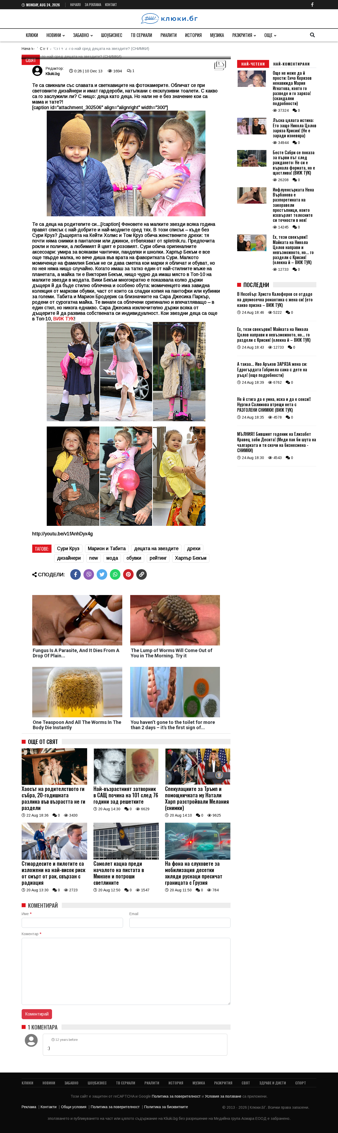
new (93, 558)
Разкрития (242, 35)
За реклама (93, 4)
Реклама (29, 1107)
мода (112, 558)
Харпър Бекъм (190, 558)
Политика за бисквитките (166, 1107)
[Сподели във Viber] (88, 574)
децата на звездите (156, 548)
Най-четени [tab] (253, 64)
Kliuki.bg (52, 74)
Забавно (81, 35)
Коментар (31, 934)
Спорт (300, 1082)
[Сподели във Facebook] (75, 574)
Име (26, 914)
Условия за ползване (223, 1096)
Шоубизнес (111, 35)
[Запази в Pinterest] (128, 574)
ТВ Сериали (141, 35)
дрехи (193, 548)
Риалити (169, 35)
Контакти (49, 1107)
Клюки (32, 35)
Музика (217, 35)
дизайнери (69, 558)
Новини (53, 35)
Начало (75, 4)
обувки (133, 558)
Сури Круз (68, 548)
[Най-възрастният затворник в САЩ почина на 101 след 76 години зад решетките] (126, 783)
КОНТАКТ (111, 4)
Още (268, 35)
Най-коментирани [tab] (291, 64)
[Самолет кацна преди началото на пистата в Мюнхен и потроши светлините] (126, 858)
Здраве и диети (272, 1082)
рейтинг (158, 558)
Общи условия (73, 1107)
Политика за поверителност (177, 1096)
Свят (31, 60)
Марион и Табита (107, 548)
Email (133, 914)
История (193, 35)
